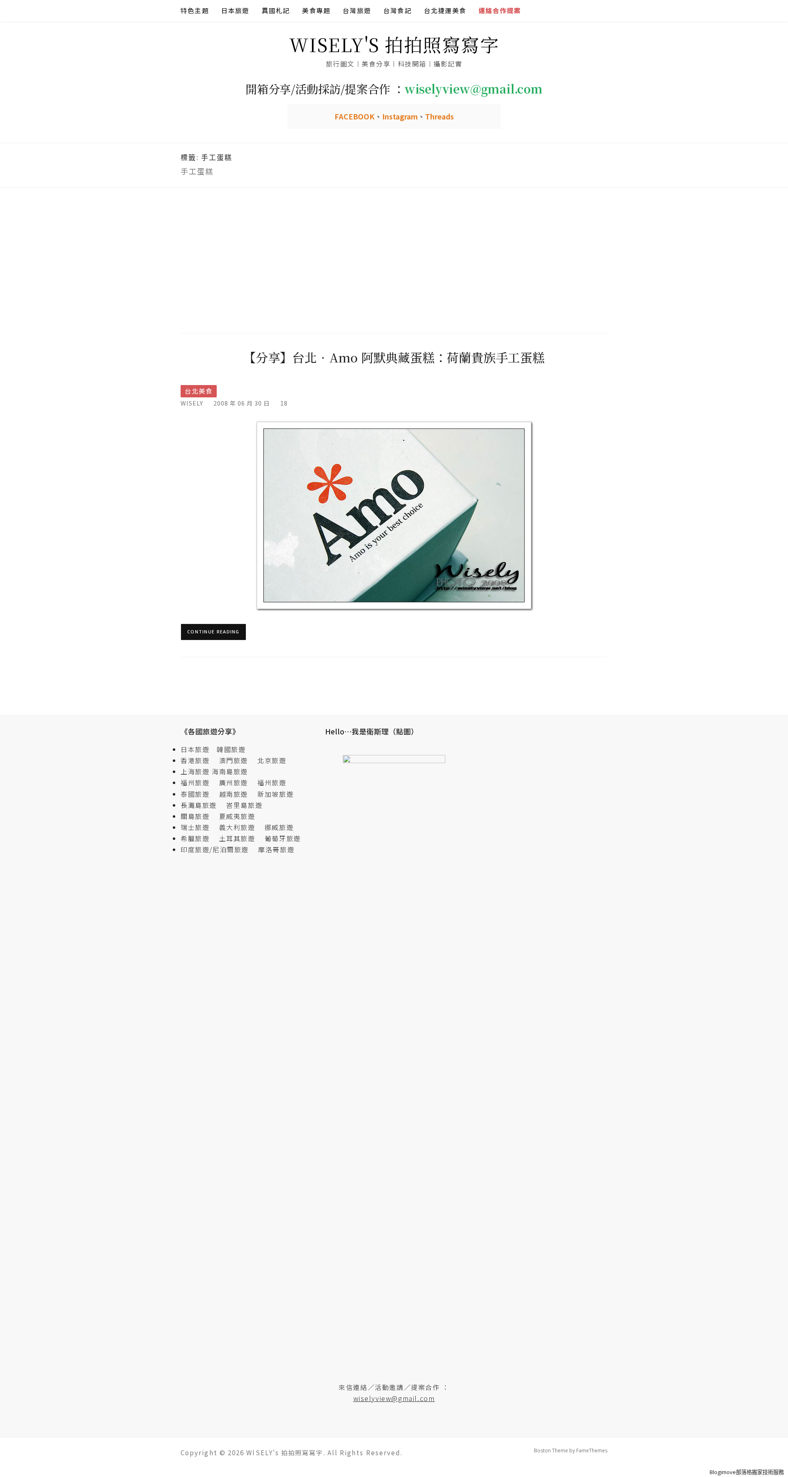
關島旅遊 (199, 816)
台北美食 (199, 391)
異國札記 (276, 10)
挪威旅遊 (279, 827)
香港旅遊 (195, 760)
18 (284, 403)
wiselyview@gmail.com (394, 1398)
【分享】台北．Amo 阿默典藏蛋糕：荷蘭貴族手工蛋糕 (394, 357)
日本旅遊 (235, 10)
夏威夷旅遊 (237, 816)
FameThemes (591, 1450)
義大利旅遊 (237, 827)
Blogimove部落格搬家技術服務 (747, 1472)
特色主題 (195, 10)
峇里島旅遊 (244, 805)
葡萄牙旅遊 (283, 838)
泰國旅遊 (199, 794)
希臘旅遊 (199, 838)
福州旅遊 (199, 782)
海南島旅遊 (230, 771)
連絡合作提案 (500, 10)
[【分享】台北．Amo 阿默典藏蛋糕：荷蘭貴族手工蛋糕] (394, 514)
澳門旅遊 (233, 760)
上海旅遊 (195, 771)
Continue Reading (213, 631)
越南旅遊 (237, 794)
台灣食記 (397, 10)
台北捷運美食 (445, 10)
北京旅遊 (271, 760)
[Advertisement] (394, 259)
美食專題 (316, 10)
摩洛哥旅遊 (276, 849)
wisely (192, 403)
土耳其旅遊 (241, 838)
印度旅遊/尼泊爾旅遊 (218, 849)
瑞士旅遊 (199, 827)
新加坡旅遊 (275, 794)
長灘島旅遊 (199, 805)
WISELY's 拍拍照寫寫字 (394, 44)
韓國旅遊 (231, 749)
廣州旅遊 (233, 782)
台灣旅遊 (357, 10)
